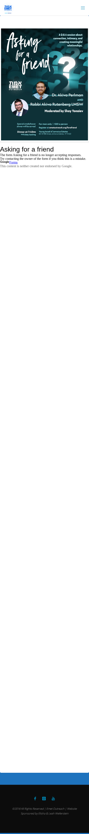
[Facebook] (35, 798)
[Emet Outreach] (8, 8)
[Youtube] (53, 798)
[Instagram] (44, 798)
